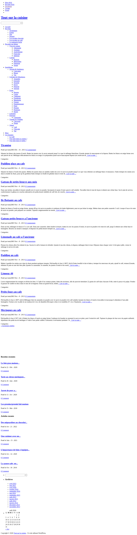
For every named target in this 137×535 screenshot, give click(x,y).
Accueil (7, 27)
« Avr (7, 529)
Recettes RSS (9, 4)
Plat (10, 34)
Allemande (17, 48)
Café (15, 127)
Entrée (11, 32)
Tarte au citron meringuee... (13, 377)
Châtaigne (17, 96)
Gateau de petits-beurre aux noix (19, 181)
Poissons (12, 115)
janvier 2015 (13, 499)
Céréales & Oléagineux (17, 77)
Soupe (16, 65)
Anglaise (17, 50)
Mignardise (17, 61)
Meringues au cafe (11, 310)
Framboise (17, 98)
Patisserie (17, 63)
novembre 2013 (14, 507)
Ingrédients (9, 67)
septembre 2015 (14, 495)
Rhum (16, 73)
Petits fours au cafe (11, 291)
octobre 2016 (13, 489)
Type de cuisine (14, 46)
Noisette (16, 83)
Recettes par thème (11, 44)
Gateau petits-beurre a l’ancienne (19, 218)
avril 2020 (12, 487)
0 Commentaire (31, 150)
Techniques (13, 31)
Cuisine (12, 58)
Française (17, 54)
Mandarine (17, 100)
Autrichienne (18, 52)
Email (7, 10)
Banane (16, 92)
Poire (15, 106)
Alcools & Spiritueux (16, 69)
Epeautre (17, 81)
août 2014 (12, 501)
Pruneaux (17, 110)
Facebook (8, 6)
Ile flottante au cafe (11, 200)
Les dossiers (9, 135)
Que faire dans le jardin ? (17, 141)
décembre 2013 (14, 505)
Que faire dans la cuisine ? (18, 139)
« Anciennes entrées (7, 326)
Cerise (16, 94)
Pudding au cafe (10, 255)
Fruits (11, 90)
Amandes (17, 79)
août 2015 (12, 497)
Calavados (17, 71)
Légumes (12, 114)
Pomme (16, 108)
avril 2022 (12, 483)
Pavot (16, 85)
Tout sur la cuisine (14, 17)
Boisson (16, 59)
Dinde (16, 123)
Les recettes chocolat (16, 38)
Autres (11, 125)
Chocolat (17, 129)
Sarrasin (16, 88)
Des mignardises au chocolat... (14, 422)
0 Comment (5, 371)
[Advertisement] (14, 340)
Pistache (16, 87)
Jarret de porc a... (8, 390)
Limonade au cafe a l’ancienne (17, 236)
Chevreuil (17, 121)
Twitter (7, 8)
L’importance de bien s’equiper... (15, 450)
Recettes (8, 29)
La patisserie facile (15, 42)
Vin (15, 75)
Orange (16, 102)
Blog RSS (8, 3)
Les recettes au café (16, 40)
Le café (11, 137)
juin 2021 (12, 485)
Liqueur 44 (7, 273)
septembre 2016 (14, 491)
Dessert (11, 36)
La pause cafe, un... (9, 463)
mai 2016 (12, 493)
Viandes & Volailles (16, 119)
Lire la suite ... (91, 155)
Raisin (16, 112)
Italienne (16, 56)
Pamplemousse (19, 104)
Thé (15, 131)
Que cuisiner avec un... (11, 436)
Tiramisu (6, 145)
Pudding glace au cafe (13, 163)
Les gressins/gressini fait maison (14, 404)
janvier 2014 (13, 503)
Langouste (17, 117)
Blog (6, 133)
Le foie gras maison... (10, 363)
